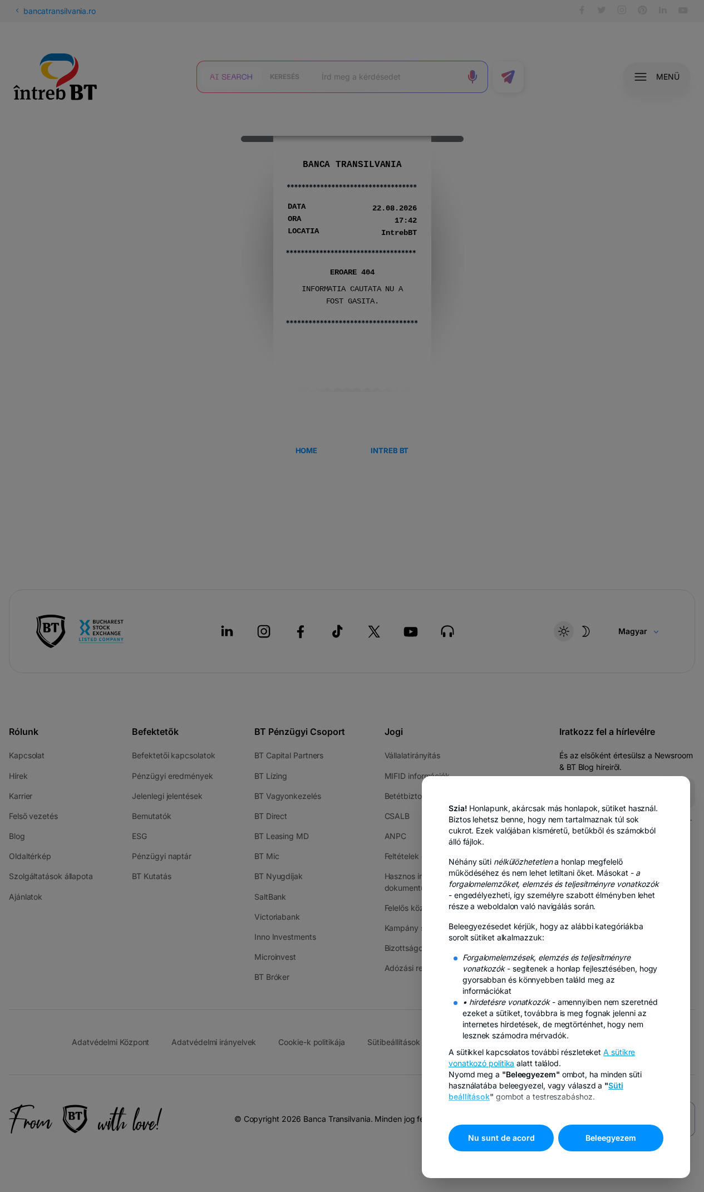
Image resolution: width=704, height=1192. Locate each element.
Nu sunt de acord (501, 1137)
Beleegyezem (610, 1137)
